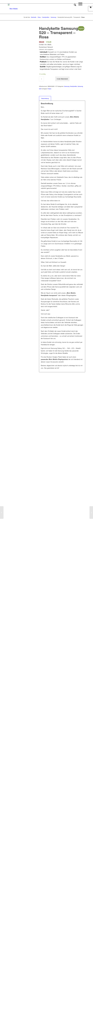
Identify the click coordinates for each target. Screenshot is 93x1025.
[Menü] (79, 9)
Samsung (66, 86)
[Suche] (74, 9)
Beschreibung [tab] (45, 98)
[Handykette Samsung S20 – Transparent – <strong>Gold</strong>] (91, 512)
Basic (49, 89)
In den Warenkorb (62, 79)
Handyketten (73, 86)
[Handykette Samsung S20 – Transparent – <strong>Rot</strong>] (2, 512)
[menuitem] (74, 9)
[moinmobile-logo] (13, 9)
